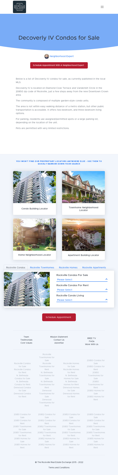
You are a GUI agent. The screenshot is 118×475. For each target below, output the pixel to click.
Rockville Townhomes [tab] (42, 267)
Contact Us (59, 340)
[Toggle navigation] (102, 7)
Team (26, 337)
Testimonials (26, 340)
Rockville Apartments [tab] (94, 267)
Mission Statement (59, 337)
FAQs (91, 341)
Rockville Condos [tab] (15, 267)
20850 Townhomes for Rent (95, 385)
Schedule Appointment (58, 317)
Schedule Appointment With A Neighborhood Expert (58, 65)
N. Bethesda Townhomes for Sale (46, 376)
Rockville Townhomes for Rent (46, 367)
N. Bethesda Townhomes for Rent (46, 385)
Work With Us (91, 344)
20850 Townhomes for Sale (95, 376)
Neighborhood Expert (62, 56)
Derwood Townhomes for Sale (46, 394)
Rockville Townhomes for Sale (46, 357)
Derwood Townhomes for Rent (46, 403)
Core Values (26, 343)
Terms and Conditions (59, 468)
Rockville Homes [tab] (68, 267)
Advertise (59, 343)
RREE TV (91, 338)
